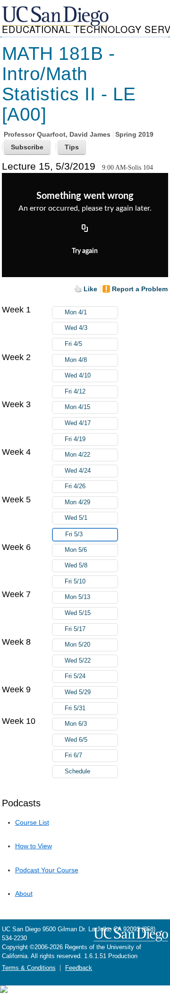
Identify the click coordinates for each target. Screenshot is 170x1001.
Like (90, 289)
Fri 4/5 (73, 344)
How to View (33, 846)
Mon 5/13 (77, 597)
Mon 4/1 (76, 312)
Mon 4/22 (77, 454)
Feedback (78, 968)
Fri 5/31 (75, 708)
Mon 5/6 (76, 550)
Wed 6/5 (76, 740)
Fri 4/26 (75, 486)
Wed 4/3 (76, 328)
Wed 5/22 (78, 660)
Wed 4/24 (78, 471)
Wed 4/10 (78, 375)
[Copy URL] (85, 228)
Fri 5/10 (75, 581)
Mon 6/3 (76, 724)
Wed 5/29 (78, 692)
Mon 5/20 (77, 644)
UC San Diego (56, 17)
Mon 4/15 (77, 407)
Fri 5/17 (75, 629)
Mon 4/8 (76, 360)
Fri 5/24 (75, 676)
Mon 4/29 (77, 502)
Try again (85, 251)
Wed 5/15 (78, 613)
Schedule (77, 771)
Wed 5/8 (76, 565)
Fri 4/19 (75, 439)
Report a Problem (140, 289)
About (24, 893)
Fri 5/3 (74, 534)
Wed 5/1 (76, 518)
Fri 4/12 (75, 391)
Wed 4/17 (78, 423)
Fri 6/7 (73, 755)
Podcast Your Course (46, 870)
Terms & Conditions (29, 968)
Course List (32, 822)
